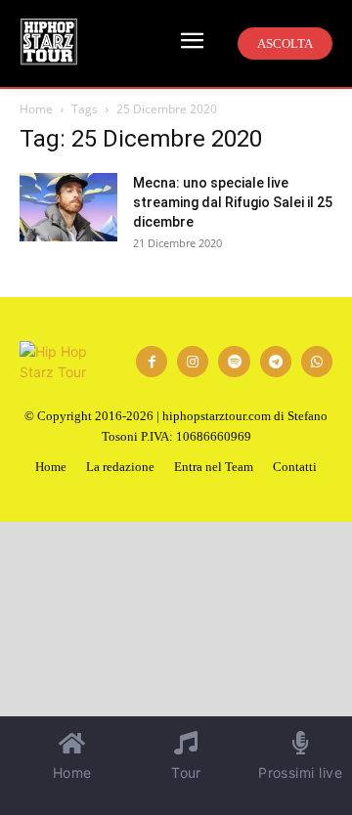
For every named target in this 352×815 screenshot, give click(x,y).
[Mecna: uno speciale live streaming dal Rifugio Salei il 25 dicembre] (68, 207)
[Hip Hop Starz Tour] (49, 41)
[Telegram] (275, 361)
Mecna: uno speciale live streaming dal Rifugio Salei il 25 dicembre (232, 202)
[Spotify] (233, 361)
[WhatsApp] (316, 361)
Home (36, 109)
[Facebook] (151, 361)
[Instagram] (192, 361)
